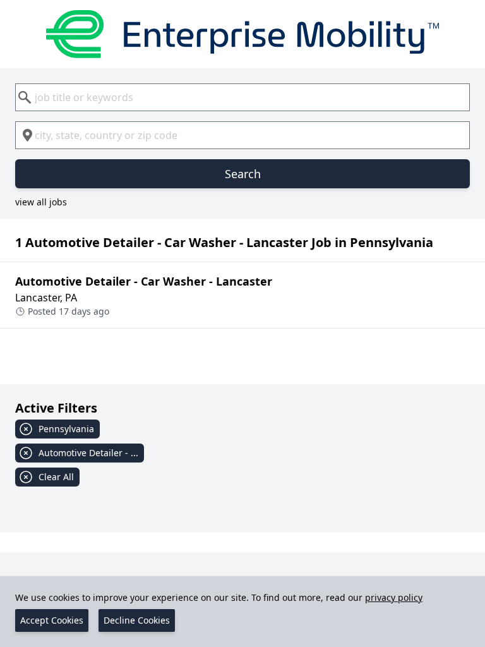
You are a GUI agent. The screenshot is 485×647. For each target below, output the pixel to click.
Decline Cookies (137, 620)
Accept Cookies (51, 620)
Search (243, 173)
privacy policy (393, 597)
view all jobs (41, 202)
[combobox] (242, 97)
